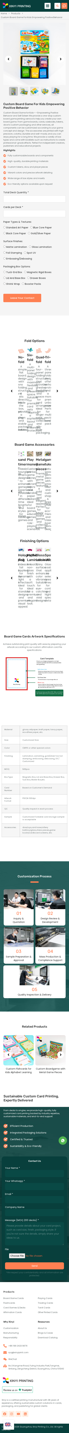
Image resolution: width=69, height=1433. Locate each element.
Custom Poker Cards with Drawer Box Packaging (50, 1070)
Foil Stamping (14, 252)
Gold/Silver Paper (40, 233)
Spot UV (31, 252)
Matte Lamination (16, 247)
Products (15, 13)
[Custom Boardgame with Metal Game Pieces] (18, 1050)
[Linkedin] (25, 1414)
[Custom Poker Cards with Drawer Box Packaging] (50, 1050)
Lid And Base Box (15, 278)
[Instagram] (12, 1414)
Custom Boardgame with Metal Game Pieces (18, 1070)
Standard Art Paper (17, 227)
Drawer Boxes (37, 278)
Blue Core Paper (42, 227)
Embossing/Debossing (19, 258)
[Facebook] (5, 1414)
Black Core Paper (16, 233)
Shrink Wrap (13, 284)
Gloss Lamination (41, 247)
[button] (48, 6)
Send (35, 1266)
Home (4, 13)
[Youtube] (18, 1414)
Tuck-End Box (14, 272)
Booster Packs (32, 284)
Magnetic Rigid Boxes (38, 272)
